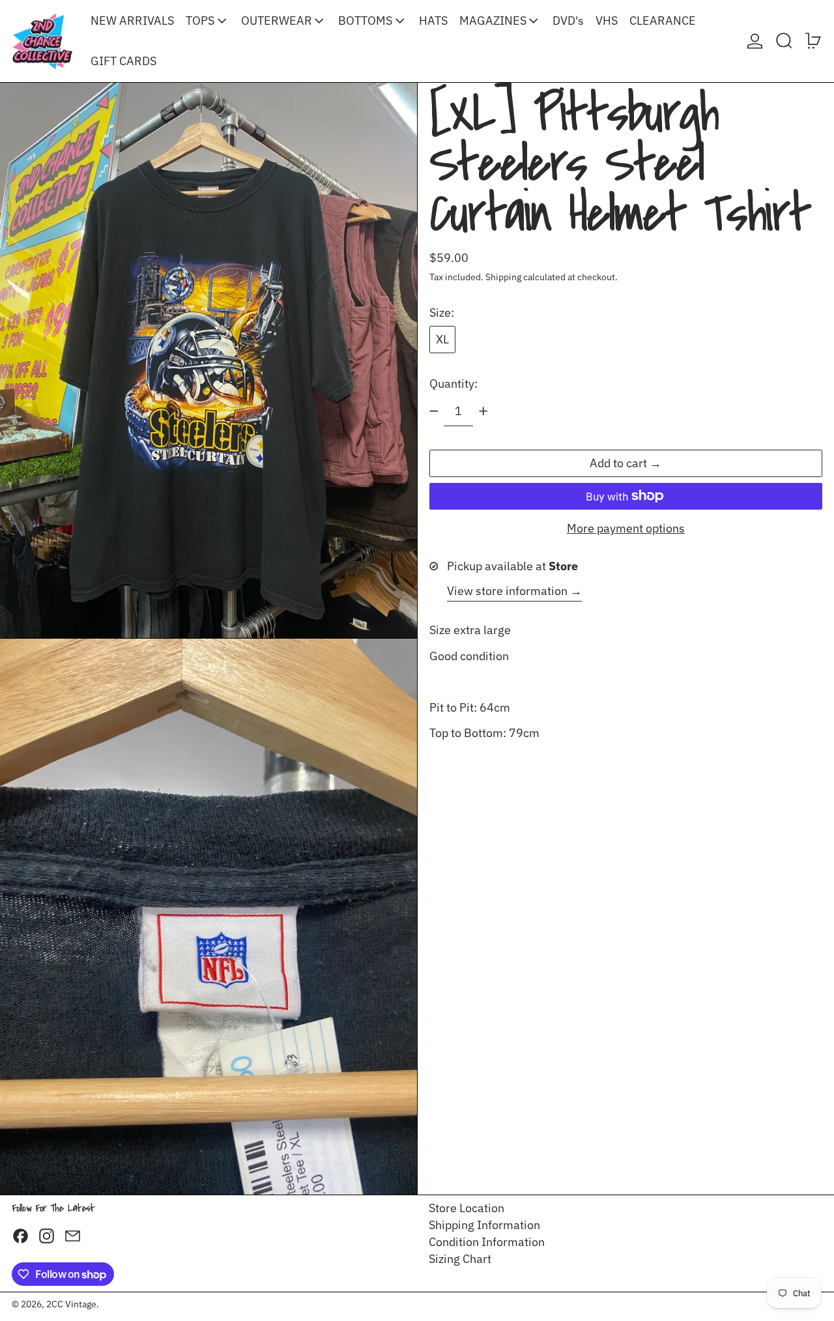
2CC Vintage (71, 1304)
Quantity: (453, 382)
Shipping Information (484, 1224)
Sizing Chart (460, 1258)
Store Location (466, 1207)
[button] (784, 41)
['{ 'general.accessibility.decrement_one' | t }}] (434, 411)
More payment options (626, 528)
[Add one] (483, 411)
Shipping (503, 276)
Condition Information (487, 1241)
